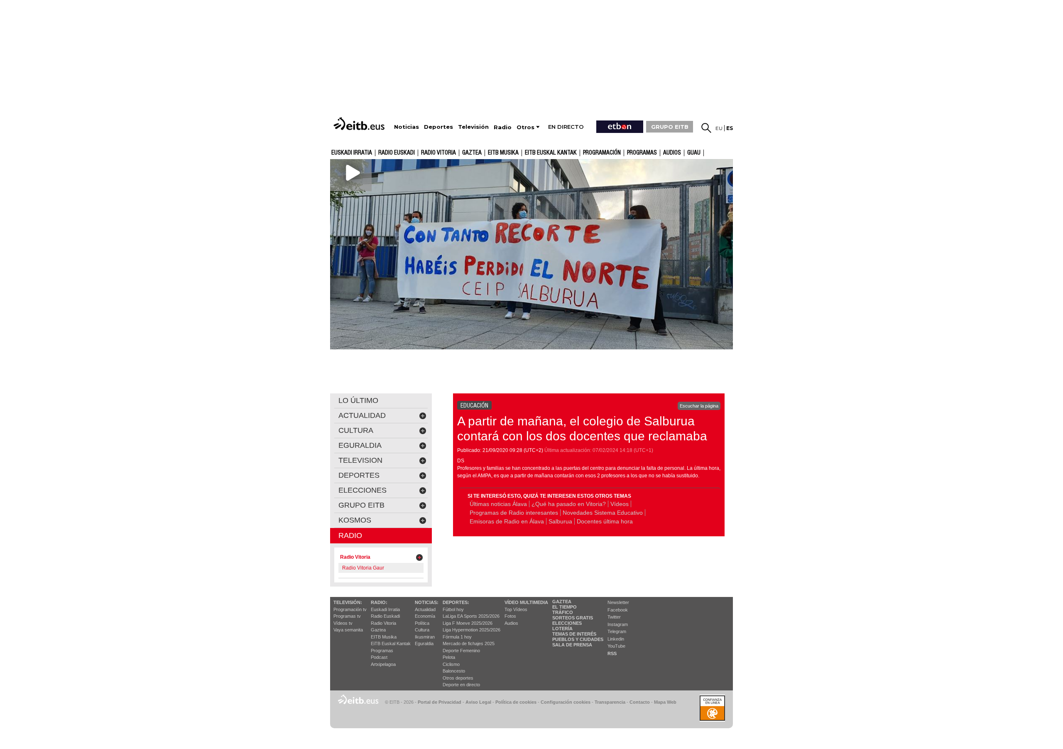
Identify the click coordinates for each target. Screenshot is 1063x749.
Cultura (422, 629)
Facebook (617, 609)
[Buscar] (706, 128)
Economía (425, 616)
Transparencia (610, 702)
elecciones (362, 490)
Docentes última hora (605, 521)
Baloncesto (454, 670)
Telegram (616, 631)
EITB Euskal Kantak (551, 153)
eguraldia (360, 445)
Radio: (379, 602)
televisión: (347, 602)
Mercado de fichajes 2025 (469, 643)
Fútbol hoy (453, 609)
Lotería (562, 628)
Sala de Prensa (572, 644)
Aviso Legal (478, 702)
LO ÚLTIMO (358, 400)
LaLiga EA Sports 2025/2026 (471, 616)
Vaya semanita (348, 629)
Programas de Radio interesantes (514, 512)
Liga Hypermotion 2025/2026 (471, 629)
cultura (355, 430)
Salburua (560, 521)
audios (672, 153)
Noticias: (426, 602)
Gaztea (378, 629)
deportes (359, 475)
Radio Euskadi (396, 153)
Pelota (449, 657)
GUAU (694, 153)
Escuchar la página (699, 405)
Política (422, 623)
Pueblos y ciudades (577, 639)
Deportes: (456, 602)
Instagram (617, 624)
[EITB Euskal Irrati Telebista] (360, 123)
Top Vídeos (516, 609)
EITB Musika (503, 153)
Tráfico (562, 612)
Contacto (639, 702)
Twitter (614, 616)
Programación (602, 153)
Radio (350, 535)
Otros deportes (458, 677)
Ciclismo (451, 664)
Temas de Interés (574, 633)
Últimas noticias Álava (498, 504)
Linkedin (615, 638)
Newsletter (618, 602)
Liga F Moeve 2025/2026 (467, 623)
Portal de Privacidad (439, 702)
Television (360, 460)
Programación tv (350, 609)
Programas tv (347, 616)
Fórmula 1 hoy (457, 636)
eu (719, 128)
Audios (511, 623)
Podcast (379, 657)
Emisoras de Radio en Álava (507, 521)
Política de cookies (515, 702)
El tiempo (564, 606)
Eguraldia (424, 643)
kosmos (354, 520)
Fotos (510, 616)
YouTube (616, 645)
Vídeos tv (343, 623)
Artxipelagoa (383, 664)
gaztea (472, 153)
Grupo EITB (361, 505)
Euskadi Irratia (351, 153)
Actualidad (425, 609)
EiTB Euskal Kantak (391, 643)
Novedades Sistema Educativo (603, 512)
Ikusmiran (425, 636)
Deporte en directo (461, 684)
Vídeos (619, 504)
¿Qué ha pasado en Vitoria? (569, 504)
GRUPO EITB (669, 126)
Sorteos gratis (572, 617)
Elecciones (567, 623)
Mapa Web (665, 702)
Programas (642, 153)
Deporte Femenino (461, 650)
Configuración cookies (565, 702)
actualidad (362, 415)
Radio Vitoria (438, 153)
